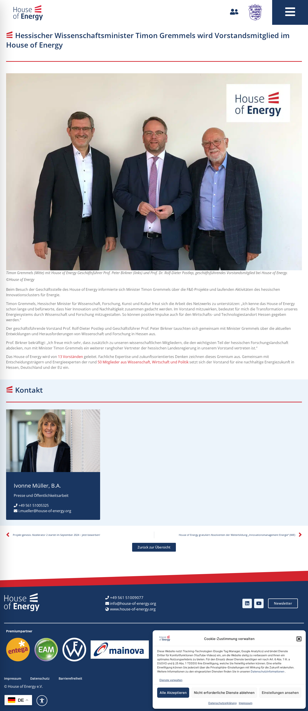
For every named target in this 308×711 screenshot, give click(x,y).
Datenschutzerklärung (222, 703)
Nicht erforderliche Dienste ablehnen (224, 692)
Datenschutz (40, 678)
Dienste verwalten (170, 680)
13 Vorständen (70, 356)
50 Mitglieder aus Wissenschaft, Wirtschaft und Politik (143, 362)
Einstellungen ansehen (280, 692)
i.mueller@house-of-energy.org (44, 510)
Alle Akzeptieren (173, 692)
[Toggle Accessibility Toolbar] (42, 700)
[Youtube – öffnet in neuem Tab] (259, 603)
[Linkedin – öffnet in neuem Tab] (247, 603)
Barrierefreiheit (70, 678)
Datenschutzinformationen (267, 671)
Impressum (245, 703)
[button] (299, 639)
